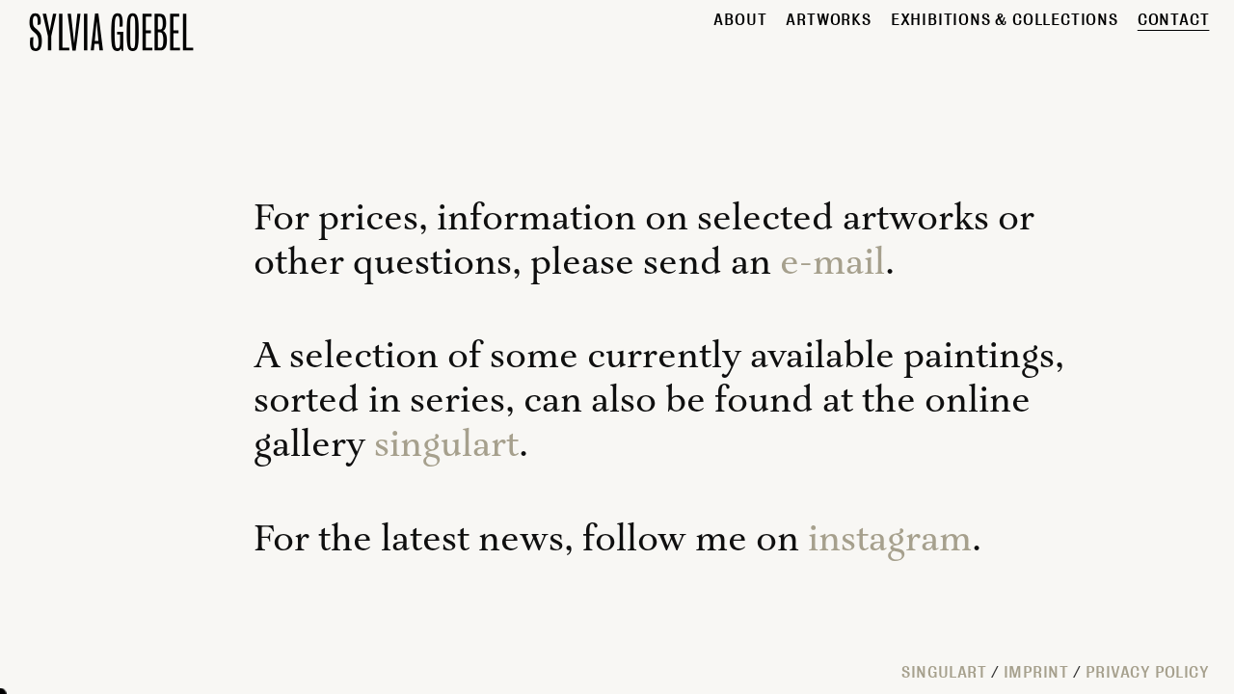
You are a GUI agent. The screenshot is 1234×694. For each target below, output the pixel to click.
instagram (890, 540)
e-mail (832, 263)
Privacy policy (1148, 672)
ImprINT (1036, 672)
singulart (446, 445)
